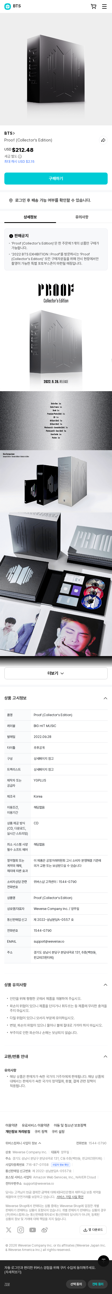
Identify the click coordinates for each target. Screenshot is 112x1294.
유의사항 (81, 217)
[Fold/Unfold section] (56, 698)
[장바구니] (93, 6)
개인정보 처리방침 (17, 1132)
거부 (7, 1284)
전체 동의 (97, 1284)
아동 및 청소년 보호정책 (70, 1125)
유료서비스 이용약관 (35, 1125)
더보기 (53, 673)
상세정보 (30, 217)
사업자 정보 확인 (60, 1164)
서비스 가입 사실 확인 (70, 1197)
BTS (8, 133)
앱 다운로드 (96, 1230)
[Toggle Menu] (104, 6)
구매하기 (56, 178)
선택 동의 (76, 1284)
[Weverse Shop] (7, 6)
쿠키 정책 (41, 1132)
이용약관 (11, 1125)
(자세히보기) (12, 1272)
